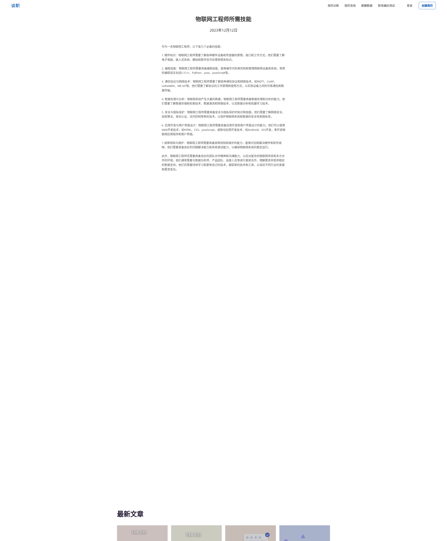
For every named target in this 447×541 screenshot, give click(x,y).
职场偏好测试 (386, 5)
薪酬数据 (366, 5)
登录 (409, 5)
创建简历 (427, 5)
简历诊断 (333, 5)
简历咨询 (350, 5)
